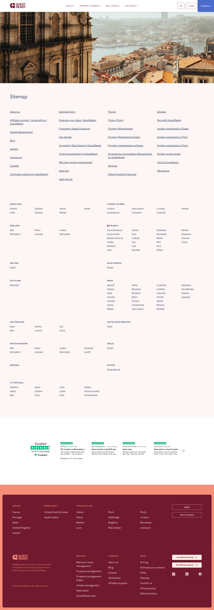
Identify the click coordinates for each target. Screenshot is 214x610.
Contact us (206, 6)
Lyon (134, 246)
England (15, 225)
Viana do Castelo (91, 391)
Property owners (89, 6)
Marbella (160, 309)
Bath (12, 230)
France (114, 225)
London (62, 230)
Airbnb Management (21, 132)
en (181, 6)
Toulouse (185, 238)
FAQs (143, 572)
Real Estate (112, 6)
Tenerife (184, 208)
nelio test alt (66, 179)
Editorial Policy (67, 111)
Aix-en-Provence (114, 230)
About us (15, 111)
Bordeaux (111, 246)
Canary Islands (116, 204)
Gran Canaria (138, 208)
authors (14, 148)
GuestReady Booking (185, 557)
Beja (12, 395)
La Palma (161, 208)
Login (191, 6)
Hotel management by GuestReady (78, 153)
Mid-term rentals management (75, 162)
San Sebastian (187, 289)
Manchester (64, 234)
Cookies (14, 165)
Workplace (163, 170)
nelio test (64, 170)
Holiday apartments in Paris (172, 137)
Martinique (161, 230)
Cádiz (12, 212)
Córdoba (38, 208)
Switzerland (17, 322)
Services (112, 165)
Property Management (120, 128)
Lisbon (62, 391)
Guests (69, 6)
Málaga (62, 212)
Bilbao (134, 297)
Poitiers (160, 250)
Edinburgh (14, 285)
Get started (65, 137)
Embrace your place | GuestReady (77, 120)
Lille (133, 242)
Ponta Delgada (113, 369)
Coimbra (38, 391)
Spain (110, 280)
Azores (111, 365)
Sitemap (161, 111)
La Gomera (137, 212)
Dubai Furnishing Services (122, 174)
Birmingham (15, 234)
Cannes (135, 230)
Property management (88, 571)
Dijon (134, 234)
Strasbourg (186, 234)
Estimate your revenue (152, 567)
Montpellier (162, 234)
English (187, 507)
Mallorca (160, 305)
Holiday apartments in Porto (172, 145)
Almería (13, 208)
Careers (112, 572)
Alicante (110, 285)
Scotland (15, 280)
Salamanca (186, 285)
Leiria (62, 387)
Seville (87, 208)
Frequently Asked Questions (74, 128)
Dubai (109, 326)
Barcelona (136, 289)
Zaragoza (185, 297)
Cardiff (87, 352)
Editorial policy (148, 593)
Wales (110, 343)
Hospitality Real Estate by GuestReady (80, 145)
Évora (37, 395)
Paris (159, 246)
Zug (61, 326)
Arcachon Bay (113, 234)
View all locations (187, 515)
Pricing (112, 111)
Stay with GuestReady (169, 120)
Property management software (125, 145)
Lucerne (38, 330)
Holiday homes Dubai (169, 153)
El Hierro (111, 208)
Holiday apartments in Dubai (172, 128)
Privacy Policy (116, 120)
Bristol (37, 230)
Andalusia (16, 204)
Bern (12, 330)
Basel (12, 326)
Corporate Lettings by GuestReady (29, 174)
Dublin (13, 267)
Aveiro (13, 391)
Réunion (185, 230)
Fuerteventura (113, 212)
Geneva (38, 326)
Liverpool (39, 234)
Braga (37, 387)
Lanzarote (161, 212)
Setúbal (87, 387)
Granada (38, 212)
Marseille (136, 250)
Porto (61, 395)
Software (130, 6)
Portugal (18, 383)
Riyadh (110, 267)
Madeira (14, 365)
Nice (159, 242)
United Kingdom (18, 343)
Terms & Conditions (168, 162)
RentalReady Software (185, 565)
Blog (12, 140)
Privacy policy (148, 588)
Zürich (62, 330)
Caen (109, 250)
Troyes (184, 242)
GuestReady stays (86, 595)
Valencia (185, 293)
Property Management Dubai (124, 137)
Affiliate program (117, 583)
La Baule (135, 238)
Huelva (62, 208)
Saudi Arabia (114, 263)
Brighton (113, 522)
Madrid (160, 301)
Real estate (82, 590)
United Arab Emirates (119, 322)
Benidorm (136, 293)
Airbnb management (87, 585)
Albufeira (14, 387)
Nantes (160, 238)
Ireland (14, 263)
